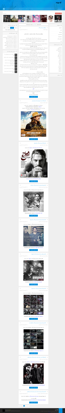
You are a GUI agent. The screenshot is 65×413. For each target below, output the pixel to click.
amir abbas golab (35, 178)
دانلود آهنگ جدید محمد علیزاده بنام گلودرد (11, 46)
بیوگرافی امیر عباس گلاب (42, 27)
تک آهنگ (44, 102)
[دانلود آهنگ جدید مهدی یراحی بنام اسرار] (28, 18)
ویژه (61, 41)
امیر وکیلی (60, 63)
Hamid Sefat (32, 385)
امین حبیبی (60, 65)
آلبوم (33, 88)
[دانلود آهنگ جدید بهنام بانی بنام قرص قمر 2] (14, 18)
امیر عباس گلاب (35, 147)
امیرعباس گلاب (32, 109)
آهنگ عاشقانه (42, 393)
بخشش (28, 362)
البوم (61, 30)
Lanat (41, 213)
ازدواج (30, 147)
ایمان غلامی (59, 69)
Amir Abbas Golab (37, 213)
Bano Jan (40, 107)
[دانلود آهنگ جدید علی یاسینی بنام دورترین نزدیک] (7, 18)
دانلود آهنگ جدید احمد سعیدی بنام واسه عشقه (11, 47)
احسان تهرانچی (59, 48)
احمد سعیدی (59, 51)
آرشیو (44, 187)
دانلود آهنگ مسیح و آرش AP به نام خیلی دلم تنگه (11, 42)
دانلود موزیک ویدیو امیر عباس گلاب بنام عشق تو (38, 288)
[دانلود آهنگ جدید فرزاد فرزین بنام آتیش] (21, 18)
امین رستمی (59, 67)
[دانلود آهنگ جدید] (50, 3)
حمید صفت (37, 362)
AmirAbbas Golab (35, 282)
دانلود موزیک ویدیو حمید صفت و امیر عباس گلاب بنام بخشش (36, 391)
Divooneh (41, 247)
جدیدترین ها (41, 102)
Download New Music (29, 178)
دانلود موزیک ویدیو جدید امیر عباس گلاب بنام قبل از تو (37, 323)
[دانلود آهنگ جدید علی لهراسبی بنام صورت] (36, 18)
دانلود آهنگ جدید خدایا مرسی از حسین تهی (11, 41)
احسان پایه (60, 47)
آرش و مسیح (59, 55)
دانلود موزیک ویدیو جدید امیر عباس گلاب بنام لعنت (38, 185)
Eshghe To (41, 316)
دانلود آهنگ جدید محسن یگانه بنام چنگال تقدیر (11, 43)
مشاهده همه (4, 13)
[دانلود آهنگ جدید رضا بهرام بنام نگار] (43, 18)
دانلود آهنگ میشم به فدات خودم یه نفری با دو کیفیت (9, 72)
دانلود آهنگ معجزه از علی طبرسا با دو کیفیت (9, 65)
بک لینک (49, 412)
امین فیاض (60, 68)
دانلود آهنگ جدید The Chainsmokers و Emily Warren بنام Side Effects (10, 37)
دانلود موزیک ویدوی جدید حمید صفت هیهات (11, 38)
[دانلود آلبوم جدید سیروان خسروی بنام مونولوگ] (58, 18)
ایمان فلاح (60, 71)
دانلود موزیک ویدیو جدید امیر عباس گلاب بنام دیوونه (38, 219)
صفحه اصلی (34, 24)
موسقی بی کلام (60, 38)
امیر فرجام (60, 60)
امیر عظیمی (60, 58)
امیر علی (60, 59)
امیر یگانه (60, 64)
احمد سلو (60, 52)
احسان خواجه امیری (58, 50)
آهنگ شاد (44, 29)
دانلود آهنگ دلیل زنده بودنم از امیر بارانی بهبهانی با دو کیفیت (9, 61)
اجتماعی (43, 187)
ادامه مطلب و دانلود (34, 96)
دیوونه (30, 258)
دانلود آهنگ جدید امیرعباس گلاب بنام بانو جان (39, 100)
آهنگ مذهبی (60, 34)
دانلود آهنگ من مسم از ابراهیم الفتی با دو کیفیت (9, 55)
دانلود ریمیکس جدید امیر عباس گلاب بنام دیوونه (38, 254)
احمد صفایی (59, 54)
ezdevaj (39, 178)
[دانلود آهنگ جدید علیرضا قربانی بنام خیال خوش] (50, 18)
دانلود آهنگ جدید (59, 9)
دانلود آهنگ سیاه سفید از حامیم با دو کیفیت (9, 57)
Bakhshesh (43, 385)
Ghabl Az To (41, 350)
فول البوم (60, 32)
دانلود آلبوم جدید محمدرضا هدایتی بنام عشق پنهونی (10, 45)
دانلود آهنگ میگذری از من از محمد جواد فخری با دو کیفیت (9, 63)
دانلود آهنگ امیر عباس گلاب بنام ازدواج (40, 143)
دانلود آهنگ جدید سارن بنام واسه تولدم (12, 36)
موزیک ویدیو (40, 187)
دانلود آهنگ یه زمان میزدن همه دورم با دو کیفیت (9, 69)
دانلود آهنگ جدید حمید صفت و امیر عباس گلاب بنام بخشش (37, 357)
